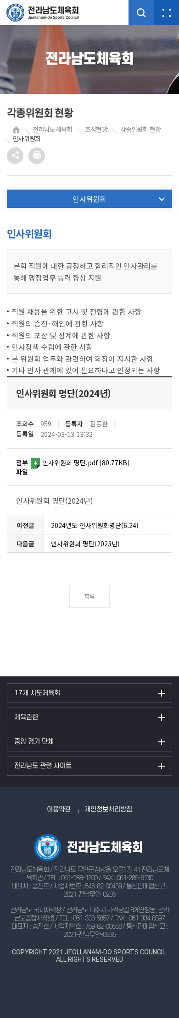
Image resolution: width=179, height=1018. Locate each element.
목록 (89, 596)
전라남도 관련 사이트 (43, 766)
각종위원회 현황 (140, 129)
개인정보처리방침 (108, 809)
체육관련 (26, 717)
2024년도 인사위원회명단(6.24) (95, 525)
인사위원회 (26, 138)
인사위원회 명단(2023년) (85, 543)
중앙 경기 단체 (34, 742)
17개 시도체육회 (37, 693)
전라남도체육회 (52, 129)
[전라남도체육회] (50, 12)
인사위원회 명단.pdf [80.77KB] (85, 462)
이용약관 (59, 809)
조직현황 (96, 129)
